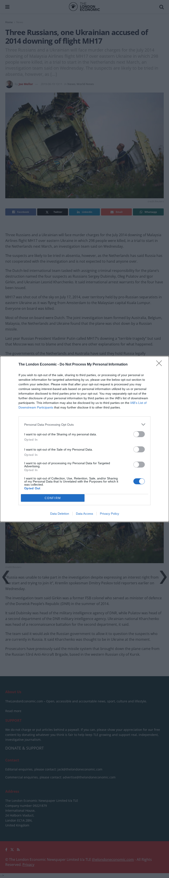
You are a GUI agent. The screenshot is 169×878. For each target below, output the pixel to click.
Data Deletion (59, 513)
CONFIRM (53, 498)
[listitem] (84, 424)
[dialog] (84, 439)
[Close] (160, 364)
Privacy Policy (109, 513)
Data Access (84, 513)
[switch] (139, 434)
